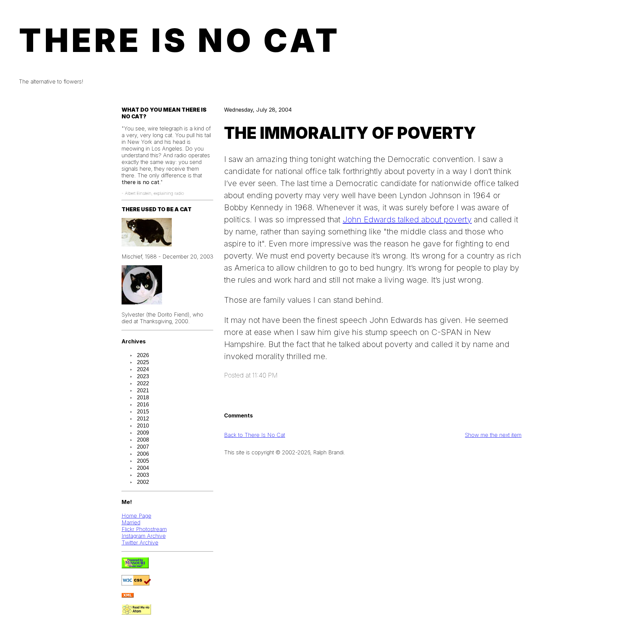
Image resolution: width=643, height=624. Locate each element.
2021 (143, 390)
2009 (143, 433)
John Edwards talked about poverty (407, 219)
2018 (143, 397)
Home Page (136, 515)
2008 (143, 440)
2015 (143, 411)
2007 (143, 447)
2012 (143, 418)
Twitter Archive (140, 542)
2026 (143, 355)
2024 (143, 369)
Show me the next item (493, 435)
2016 (143, 404)
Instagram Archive (144, 535)
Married (131, 522)
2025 (143, 362)
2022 (143, 383)
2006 (143, 454)
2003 (143, 475)
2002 (143, 482)
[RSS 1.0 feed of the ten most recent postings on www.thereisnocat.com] (128, 595)
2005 (143, 461)
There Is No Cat (180, 40)
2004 (143, 468)
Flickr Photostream (144, 529)
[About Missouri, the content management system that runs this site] (135, 566)
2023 (143, 376)
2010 (143, 426)
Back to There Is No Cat (254, 435)
